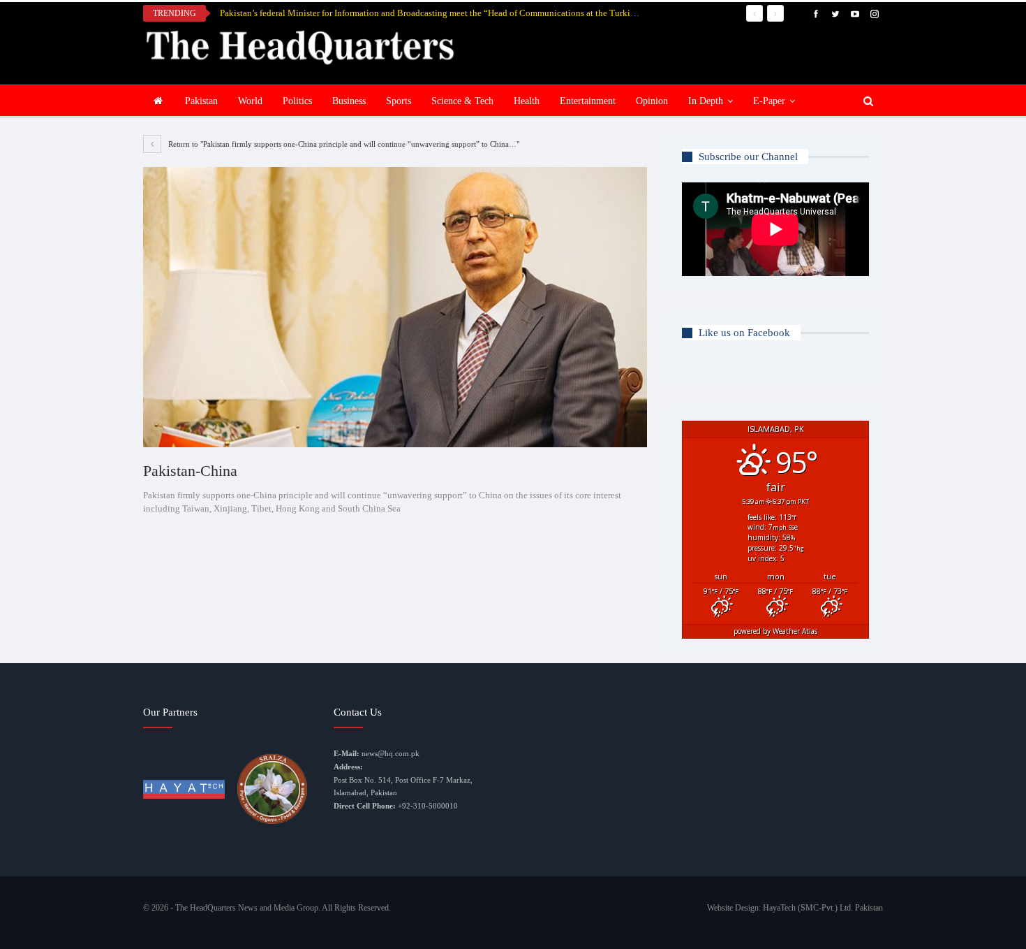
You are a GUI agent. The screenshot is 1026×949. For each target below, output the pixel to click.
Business (349, 101)
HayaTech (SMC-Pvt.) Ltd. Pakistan (823, 908)
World (250, 101)
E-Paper (769, 101)
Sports (398, 101)
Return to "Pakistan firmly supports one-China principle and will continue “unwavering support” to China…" (342, 144)
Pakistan (201, 101)
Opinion (652, 101)
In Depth (705, 101)
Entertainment (588, 101)
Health (527, 101)
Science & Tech (462, 101)
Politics (297, 101)
